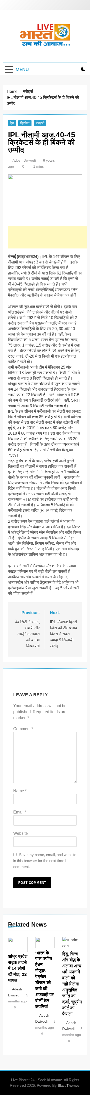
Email (19, 812)
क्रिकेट (25, 123)
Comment (23, 729)
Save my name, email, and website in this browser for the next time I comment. (44, 861)
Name (19, 791)
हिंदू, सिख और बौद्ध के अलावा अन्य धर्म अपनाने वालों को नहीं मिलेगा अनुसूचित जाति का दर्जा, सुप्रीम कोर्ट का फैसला (72, 983)
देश (12, 123)
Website (20, 833)
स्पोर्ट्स (40, 123)
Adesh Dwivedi (24, 160)
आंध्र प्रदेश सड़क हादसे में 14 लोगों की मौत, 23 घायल (18, 968)
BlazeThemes (69, 1085)
